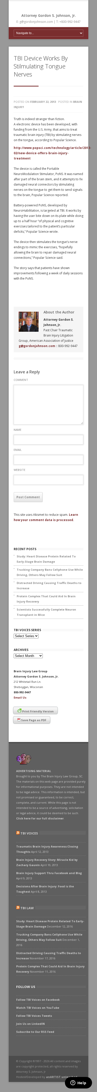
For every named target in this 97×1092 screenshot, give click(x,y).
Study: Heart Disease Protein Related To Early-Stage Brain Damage (46, 558)
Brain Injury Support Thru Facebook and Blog (49, 873)
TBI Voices (29, 833)
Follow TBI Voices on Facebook (38, 999)
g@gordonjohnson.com (37, 346)
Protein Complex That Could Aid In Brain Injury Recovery (46, 598)
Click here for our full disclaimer (40, 818)
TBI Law (27, 908)
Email (18, 450)
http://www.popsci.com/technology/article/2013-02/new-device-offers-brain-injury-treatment (52, 153)
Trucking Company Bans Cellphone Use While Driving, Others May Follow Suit (50, 572)
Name (17, 430)
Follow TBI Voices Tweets (34, 1016)
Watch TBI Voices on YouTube (37, 1008)
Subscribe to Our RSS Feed (35, 1032)
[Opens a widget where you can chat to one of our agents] (78, 1083)
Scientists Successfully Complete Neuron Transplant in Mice (46, 612)
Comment (21, 380)
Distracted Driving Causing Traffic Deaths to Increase (49, 585)
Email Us (20, 697)
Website (19, 470)
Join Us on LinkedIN (30, 1024)
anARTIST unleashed (61, 1077)
